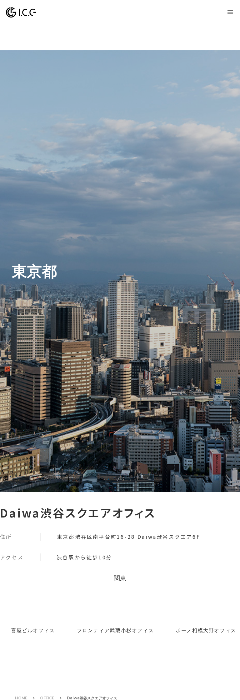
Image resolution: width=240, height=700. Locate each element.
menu (230, 12)
